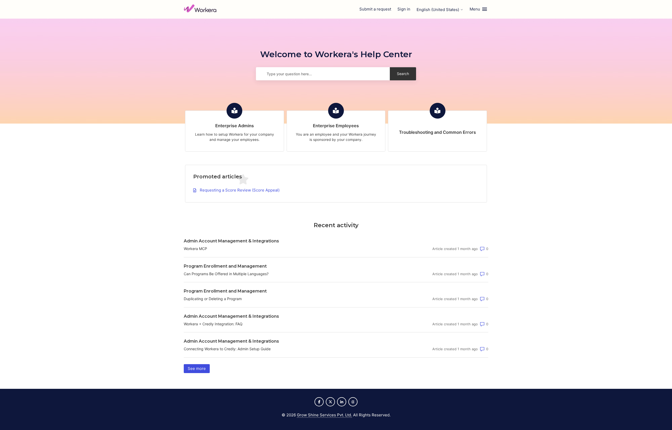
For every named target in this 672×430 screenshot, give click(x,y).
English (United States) (438, 9)
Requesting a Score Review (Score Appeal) (240, 190)
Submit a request (375, 9)
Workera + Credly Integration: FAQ (213, 324)
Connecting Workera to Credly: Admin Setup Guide (227, 349)
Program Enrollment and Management (225, 266)
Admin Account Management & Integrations (231, 240)
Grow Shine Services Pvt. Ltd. (324, 414)
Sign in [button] (403, 9)
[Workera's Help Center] (200, 9)
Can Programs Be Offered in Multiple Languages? (226, 274)
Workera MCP (195, 248)
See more (199, 368)
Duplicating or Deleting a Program (213, 298)
